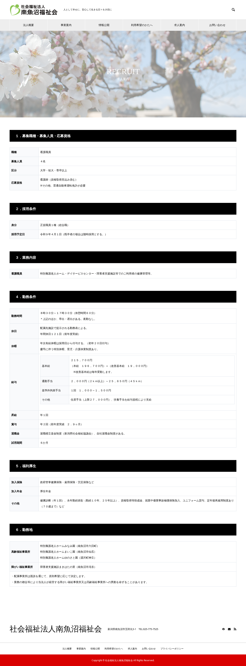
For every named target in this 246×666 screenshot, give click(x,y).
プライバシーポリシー (172, 648)
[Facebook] (223, 629)
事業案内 (66, 25)
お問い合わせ (217, 25)
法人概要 (28, 25)
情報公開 (104, 25)
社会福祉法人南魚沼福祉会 (56, 629)
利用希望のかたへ (142, 25)
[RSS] (235, 629)
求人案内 (179, 25)
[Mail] (229, 629)
